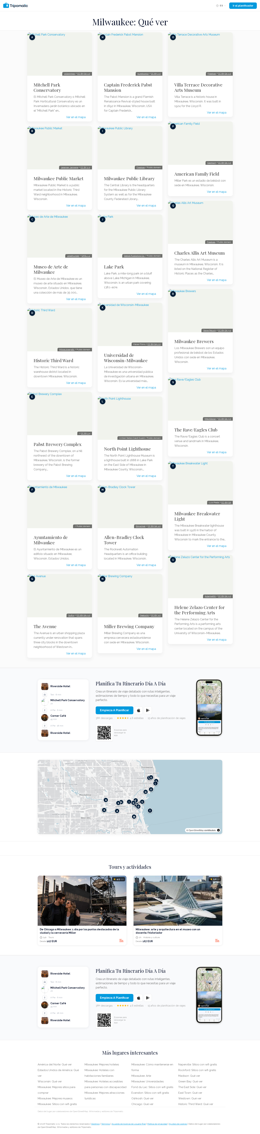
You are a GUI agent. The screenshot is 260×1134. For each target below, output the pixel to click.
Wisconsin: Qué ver (50, 1081)
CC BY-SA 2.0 (154, 344)
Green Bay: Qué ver (190, 1081)
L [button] (155, 783)
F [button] (135, 800)
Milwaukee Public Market (58, 178)
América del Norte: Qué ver (55, 1064)
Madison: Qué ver (189, 1075)
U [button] (151, 777)
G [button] (133, 802)
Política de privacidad (157, 1124)
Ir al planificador (243, 5)
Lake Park (114, 266)
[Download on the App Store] (139, 710)
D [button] (138, 806)
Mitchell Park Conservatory (47, 87)
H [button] (121, 802)
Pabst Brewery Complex (58, 444)
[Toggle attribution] (218, 830)
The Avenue (45, 626)
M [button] (134, 816)
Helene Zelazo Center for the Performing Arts (199, 610)
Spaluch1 (144, 615)
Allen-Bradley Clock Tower (124, 540)
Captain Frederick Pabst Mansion (128, 87)
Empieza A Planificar (114, 710)
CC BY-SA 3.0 (83, 73)
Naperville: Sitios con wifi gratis (197, 1064)
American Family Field (196, 173)
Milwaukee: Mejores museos (55, 1098)
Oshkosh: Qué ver (142, 1098)
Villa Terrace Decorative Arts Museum (198, 87)
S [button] (118, 803)
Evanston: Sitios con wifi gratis (150, 1092)
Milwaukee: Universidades (147, 1081)
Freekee (141, 167)
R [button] (104, 810)
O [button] (151, 789)
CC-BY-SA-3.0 (83, 615)
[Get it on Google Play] (148, 710)
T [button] (150, 810)
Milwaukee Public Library (129, 178)
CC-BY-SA (226, 502)
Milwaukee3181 (66, 349)
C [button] (142, 801)
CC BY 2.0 (85, 167)
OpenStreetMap (196, 830)
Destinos (95, 1124)
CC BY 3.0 (156, 615)
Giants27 (211, 163)
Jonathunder (73, 256)
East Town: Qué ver (190, 1092)
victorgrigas (69, 73)
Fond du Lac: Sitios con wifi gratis (152, 1087)
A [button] (117, 811)
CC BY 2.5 (85, 433)
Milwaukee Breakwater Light (197, 516)
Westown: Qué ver (189, 1098)
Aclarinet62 (210, 596)
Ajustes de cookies (178, 1124)
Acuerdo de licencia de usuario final (129, 1124)
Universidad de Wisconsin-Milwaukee (126, 357)
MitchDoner (210, 419)
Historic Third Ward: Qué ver (195, 1104)
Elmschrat (140, 526)
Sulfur (71, 615)
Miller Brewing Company (129, 626)
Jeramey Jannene (69, 167)
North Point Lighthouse (127, 448)
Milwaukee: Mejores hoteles (102, 1064)
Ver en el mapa (76, 117)
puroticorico (143, 73)
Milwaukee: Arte (141, 1075)
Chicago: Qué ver (142, 1104)
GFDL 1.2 (86, 256)
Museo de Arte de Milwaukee (51, 269)
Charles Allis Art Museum (199, 253)
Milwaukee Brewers (194, 341)
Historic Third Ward (53, 360)
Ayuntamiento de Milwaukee (51, 540)
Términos (105, 1124)
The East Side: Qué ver (192, 1087)
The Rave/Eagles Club (195, 429)
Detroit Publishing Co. (134, 256)
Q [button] (145, 791)
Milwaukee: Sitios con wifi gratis (57, 1104)
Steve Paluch (209, 330)
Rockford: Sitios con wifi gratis (197, 1070)
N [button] (106, 800)
